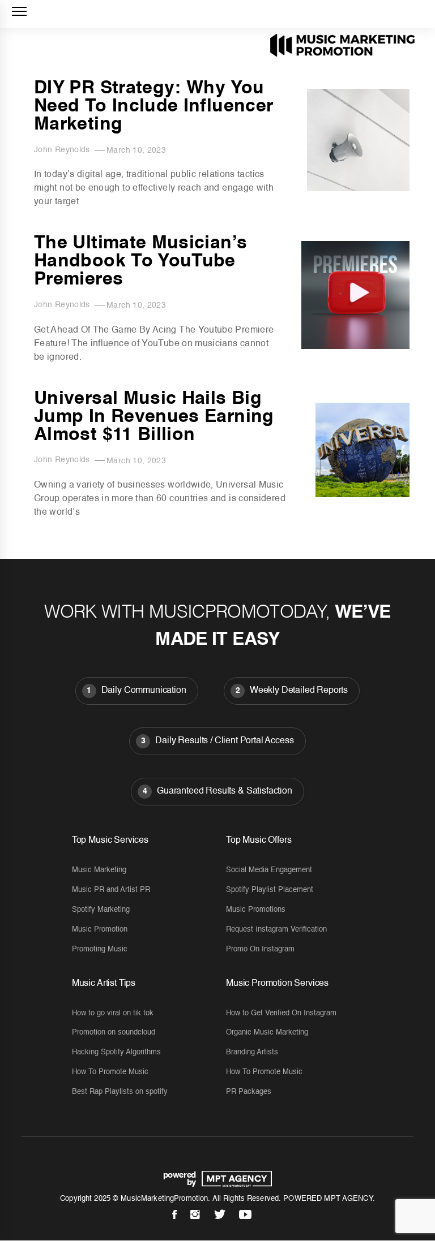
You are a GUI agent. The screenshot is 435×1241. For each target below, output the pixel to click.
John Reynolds (62, 150)
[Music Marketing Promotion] (234, 1179)
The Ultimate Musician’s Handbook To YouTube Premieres (140, 261)
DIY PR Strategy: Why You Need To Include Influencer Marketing (153, 106)
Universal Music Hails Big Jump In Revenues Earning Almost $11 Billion (154, 417)
